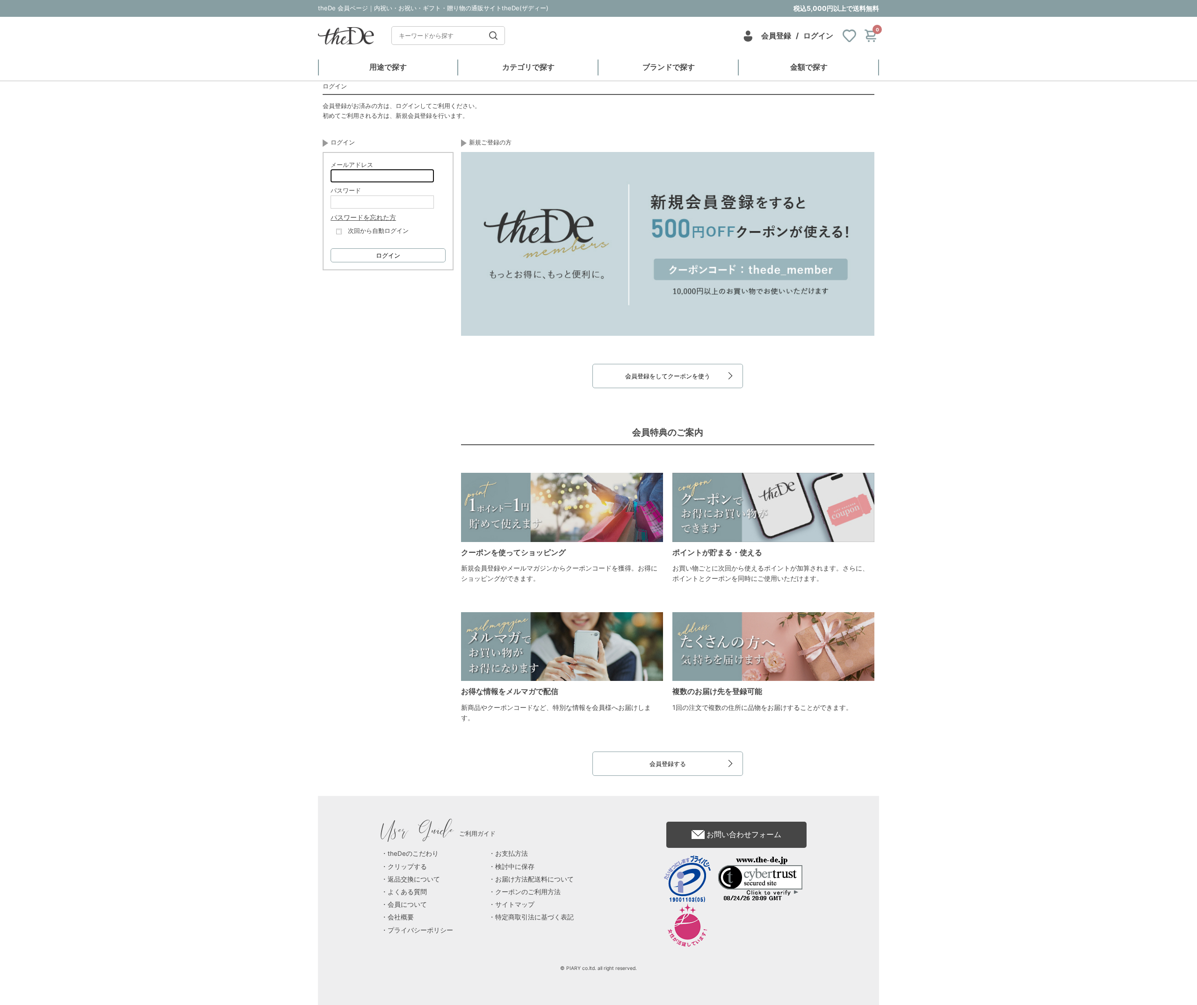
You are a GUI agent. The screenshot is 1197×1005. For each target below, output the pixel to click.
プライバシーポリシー (420, 930)
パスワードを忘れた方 (363, 217)
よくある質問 (407, 892)
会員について (407, 904)
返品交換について (414, 879)
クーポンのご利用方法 (528, 892)
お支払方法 (511, 853)
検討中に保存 (514, 866)
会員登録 (776, 35)
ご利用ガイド (438, 833)
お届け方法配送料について (534, 879)
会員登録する (667, 763)
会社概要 (401, 917)
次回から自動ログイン (378, 230)
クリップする (407, 866)
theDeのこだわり (413, 853)
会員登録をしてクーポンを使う (667, 376)
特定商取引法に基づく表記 (534, 917)
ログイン (818, 35)
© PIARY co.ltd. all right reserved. (598, 968)
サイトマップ (514, 904)
